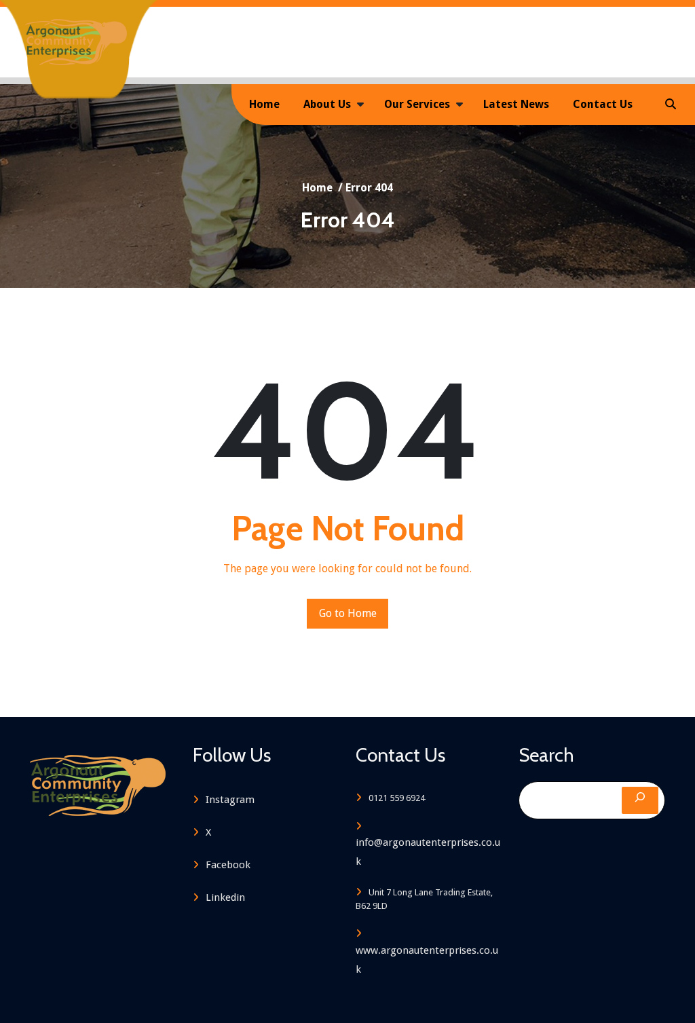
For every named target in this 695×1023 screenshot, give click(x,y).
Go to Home (348, 613)
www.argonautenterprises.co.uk (427, 959)
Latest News (516, 104)
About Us (327, 104)
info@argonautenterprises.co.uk (428, 852)
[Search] (640, 800)
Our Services (417, 104)
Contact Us (603, 104)
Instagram (230, 800)
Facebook (228, 865)
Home (264, 104)
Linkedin (225, 897)
